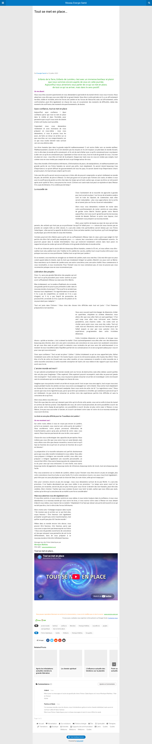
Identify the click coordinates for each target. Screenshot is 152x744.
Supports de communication (82, 726)
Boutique (55, 726)
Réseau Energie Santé (76, 3)
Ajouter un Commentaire (107, 684)
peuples (105, 626)
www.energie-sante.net (111, 614)
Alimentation (52, 723)
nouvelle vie (96, 626)
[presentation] (114, 664)
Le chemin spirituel (68, 669)
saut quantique (45, 629)
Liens (99, 726)
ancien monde (45, 626)
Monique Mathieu (84, 626)
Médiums (66, 633)
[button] (3, 3)
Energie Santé (41, 73)
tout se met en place (59, 629)
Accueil (41, 723)
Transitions (44, 726)
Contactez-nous (113, 618)
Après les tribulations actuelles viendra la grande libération (44, 671)
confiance (64, 626)
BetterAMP (80, 741)
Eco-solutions (66, 723)
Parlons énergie (80, 723)
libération (73, 626)
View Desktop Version (77, 737)
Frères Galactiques (46, 633)
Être (91, 723)
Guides (58, 633)
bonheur (55, 626)
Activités (65, 726)
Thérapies (112, 723)
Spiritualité (100, 723)
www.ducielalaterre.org (49, 547)
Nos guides (89, 633)
